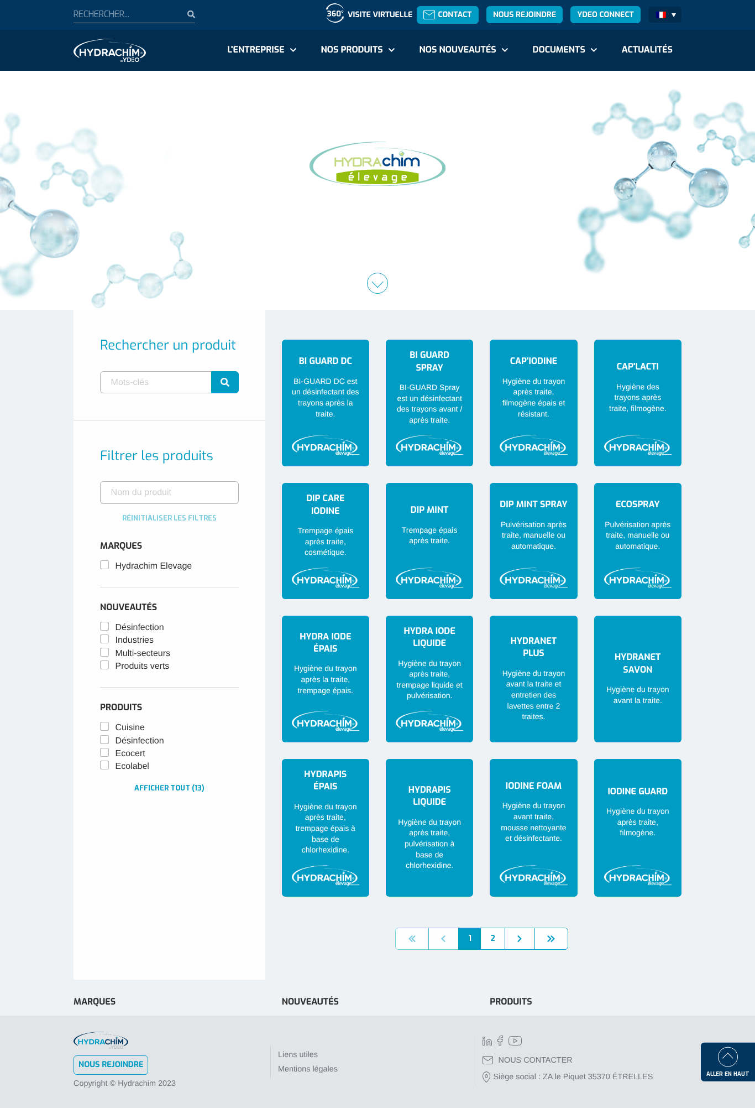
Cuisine (130, 727)
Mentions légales (308, 1069)
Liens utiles (298, 1054)
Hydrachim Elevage (154, 566)
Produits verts (143, 666)
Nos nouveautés (458, 50)
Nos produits (351, 50)
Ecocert (130, 753)
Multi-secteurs (143, 653)
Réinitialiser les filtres (169, 518)
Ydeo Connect (605, 14)
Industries (135, 640)
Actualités (647, 50)
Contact (454, 14)
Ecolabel (132, 766)
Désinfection (140, 627)
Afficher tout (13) (169, 788)
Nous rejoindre (524, 14)
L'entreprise (255, 50)
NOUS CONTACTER (536, 1060)
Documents (559, 50)
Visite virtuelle (380, 14)
